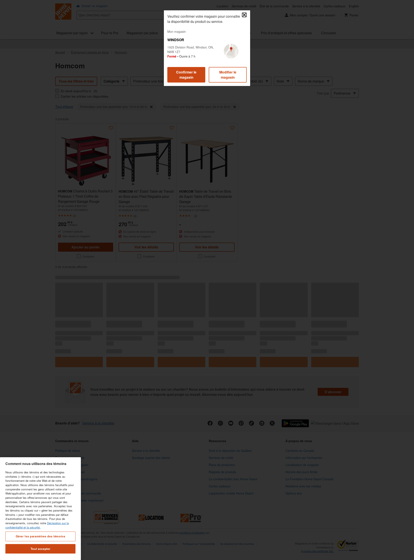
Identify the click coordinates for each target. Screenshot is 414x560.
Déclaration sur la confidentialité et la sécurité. (37, 525)
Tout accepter (40, 549)
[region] (40, 508)
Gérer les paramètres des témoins (40, 536)
